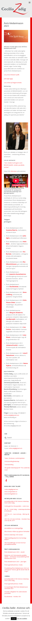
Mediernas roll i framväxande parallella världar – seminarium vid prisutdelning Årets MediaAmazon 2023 (16, 557)
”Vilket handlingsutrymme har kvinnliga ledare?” (15, 538)
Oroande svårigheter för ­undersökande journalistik (15, 592)
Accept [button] (13, 618)
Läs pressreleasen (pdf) (11, 75)
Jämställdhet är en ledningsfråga (13, 528)
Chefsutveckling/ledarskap (11, 461)
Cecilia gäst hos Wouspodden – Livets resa (16, 506)
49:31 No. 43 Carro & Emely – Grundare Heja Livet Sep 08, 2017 (17, 519)
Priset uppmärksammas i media (13, 565)
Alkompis (14, 171)
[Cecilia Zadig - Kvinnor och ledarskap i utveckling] (16, 15)
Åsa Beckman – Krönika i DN (12, 596)
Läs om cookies (22, 618)
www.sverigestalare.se (10, 491)
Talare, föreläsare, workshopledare (14, 458)
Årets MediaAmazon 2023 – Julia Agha (15, 561)
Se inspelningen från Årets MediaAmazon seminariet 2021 (16, 587)
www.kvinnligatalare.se (10, 494)
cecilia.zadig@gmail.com (11, 415)
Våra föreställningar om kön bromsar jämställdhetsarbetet (15, 543)
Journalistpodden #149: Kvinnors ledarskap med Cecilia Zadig (16, 502)
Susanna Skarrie (11, 230)
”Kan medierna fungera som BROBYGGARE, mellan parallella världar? (14, 165)
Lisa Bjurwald (10, 319)
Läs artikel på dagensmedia (13, 82)
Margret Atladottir (16, 312)
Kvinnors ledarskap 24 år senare (13, 535)
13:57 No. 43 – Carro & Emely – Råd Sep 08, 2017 (16, 515)
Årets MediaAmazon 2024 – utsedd (14, 552)
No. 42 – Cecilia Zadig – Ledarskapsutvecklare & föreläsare (17, 510)
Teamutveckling (8, 464)
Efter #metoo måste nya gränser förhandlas (17, 531)
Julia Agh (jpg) (8, 78)
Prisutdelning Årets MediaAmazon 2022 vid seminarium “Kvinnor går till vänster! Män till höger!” (16, 569)
